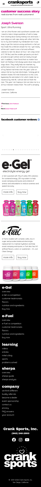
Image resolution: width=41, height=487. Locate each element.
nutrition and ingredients (13, 305)
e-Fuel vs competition (11, 323)
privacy (5, 408)
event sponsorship (10, 401)
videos (5, 348)
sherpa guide (8, 376)
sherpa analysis (9, 379)
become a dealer (9, 397)
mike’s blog (7, 355)
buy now (6, 309)
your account (8, 415)
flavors (5, 302)
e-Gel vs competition (11, 295)
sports (5, 359)
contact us (6, 404)
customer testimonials (12, 298)
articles (5, 352)
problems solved (9, 362)
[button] (3, 3)
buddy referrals (9, 394)
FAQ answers (8, 411)
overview (6, 291)
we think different (10, 390)
